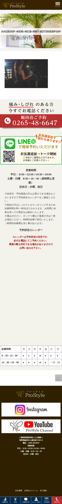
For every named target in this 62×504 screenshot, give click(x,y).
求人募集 (43, 491)
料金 (15, 502)
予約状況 (46, 502)
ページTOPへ (58, 378)
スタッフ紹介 (36, 502)
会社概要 (18, 491)
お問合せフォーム (31, 491)
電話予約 (57, 502)
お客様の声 (25, 502)
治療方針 (5, 502)
